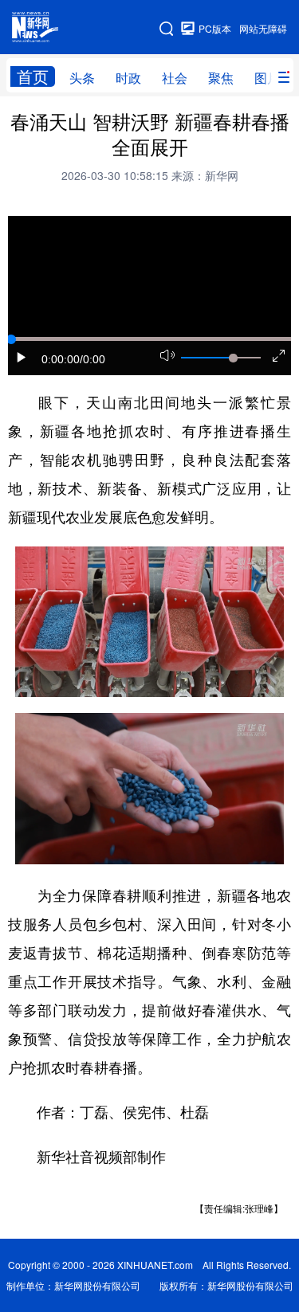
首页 (33, 76)
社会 (174, 78)
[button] (22, 357)
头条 (82, 78)
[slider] (233, 358)
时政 (128, 78)
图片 (267, 78)
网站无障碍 (263, 28)
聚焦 (221, 78)
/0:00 (92, 359)
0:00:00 (60, 359)
